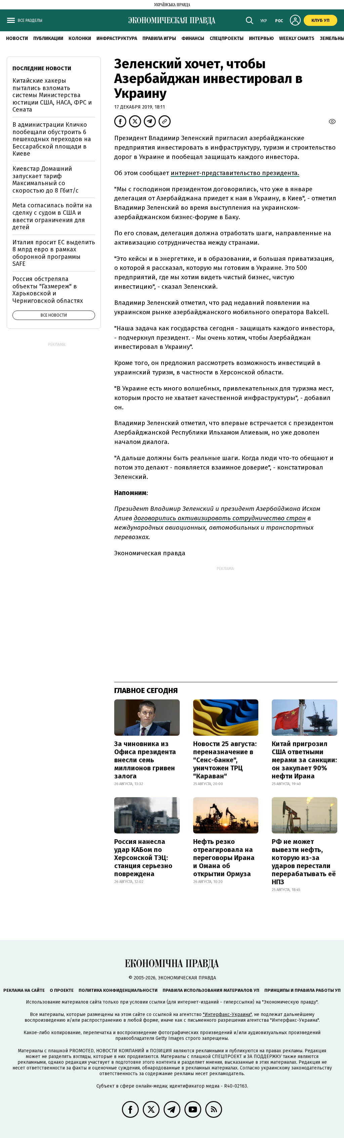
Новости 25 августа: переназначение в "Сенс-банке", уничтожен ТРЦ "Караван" (225, 760)
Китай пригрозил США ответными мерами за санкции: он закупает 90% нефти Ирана (304, 760)
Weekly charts (296, 38)
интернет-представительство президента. (235, 173)
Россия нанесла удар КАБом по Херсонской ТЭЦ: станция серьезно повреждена (143, 858)
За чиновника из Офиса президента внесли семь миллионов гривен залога (145, 760)
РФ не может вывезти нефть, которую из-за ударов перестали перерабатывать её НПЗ (304, 862)
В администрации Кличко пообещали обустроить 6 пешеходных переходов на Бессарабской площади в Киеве (51, 139)
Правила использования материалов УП (211, 990)
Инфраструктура (116, 38)
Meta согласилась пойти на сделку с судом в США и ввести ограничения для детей (52, 216)
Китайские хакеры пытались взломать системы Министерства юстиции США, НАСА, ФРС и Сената (52, 95)
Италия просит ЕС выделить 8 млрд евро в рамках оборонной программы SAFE (53, 253)
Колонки (80, 38)
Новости (17, 38)
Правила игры (159, 38)
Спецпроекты (227, 38)
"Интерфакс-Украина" (227, 1014)
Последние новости (41, 68)
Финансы (192, 38)
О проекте (62, 990)
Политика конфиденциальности (118, 990)
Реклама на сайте (24, 990)
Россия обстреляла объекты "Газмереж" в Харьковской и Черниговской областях (47, 289)
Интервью (261, 38)
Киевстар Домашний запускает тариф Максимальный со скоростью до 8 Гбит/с (45, 179)
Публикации (48, 38)
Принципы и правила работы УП (302, 990)
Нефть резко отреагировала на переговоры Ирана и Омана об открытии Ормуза (224, 858)
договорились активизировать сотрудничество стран (220, 518)
